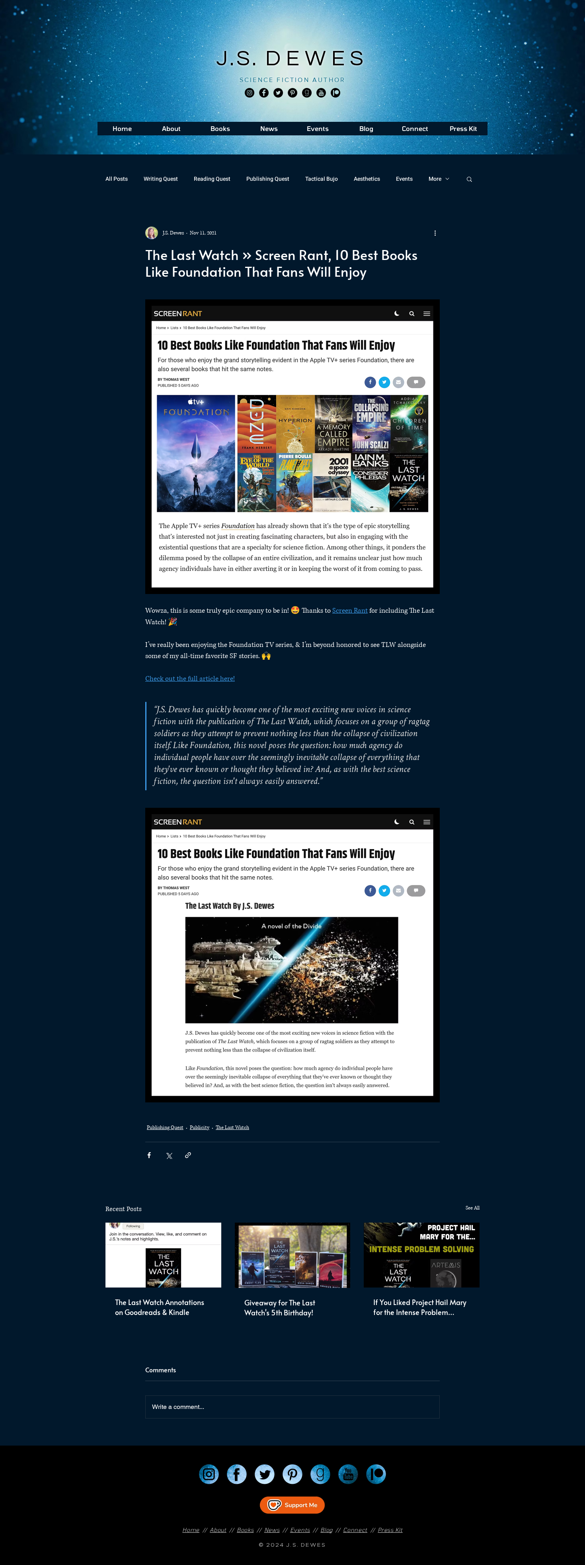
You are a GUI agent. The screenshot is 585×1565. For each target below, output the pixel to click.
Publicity (199, 1127)
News (272, 1529)
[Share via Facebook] (149, 1155)
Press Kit (390, 1529)
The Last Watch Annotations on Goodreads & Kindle (159, 1307)
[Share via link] (188, 1155)
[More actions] (435, 233)
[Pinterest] (292, 93)
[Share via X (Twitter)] (168, 1155)
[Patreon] (376, 1474)
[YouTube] (348, 1474)
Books (245, 1529)
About (218, 1529)
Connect (355, 1529)
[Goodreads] (307, 93)
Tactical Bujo (321, 179)
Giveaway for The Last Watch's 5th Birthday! (279, 1307)
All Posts (116, 179)
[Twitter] (278, 93)
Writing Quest (161, 179)
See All (473, 1208)
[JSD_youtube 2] (321, 93)
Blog (326, 1529)
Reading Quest (212, 179)
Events (404, 179)
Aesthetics (367, 179)
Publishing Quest (267, 179)
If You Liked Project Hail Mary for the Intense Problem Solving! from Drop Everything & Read (420, 1307)
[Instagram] (249, 93)
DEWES (317, 58)
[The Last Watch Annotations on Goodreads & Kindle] (163, 1255)
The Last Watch (232, 1127)
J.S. (241, 58)
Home (190, 1529)
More (435, 179)
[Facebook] (264, 93)
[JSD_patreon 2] (335, 93)
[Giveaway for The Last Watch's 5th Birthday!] (293, 1255)
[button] (469, 179)
